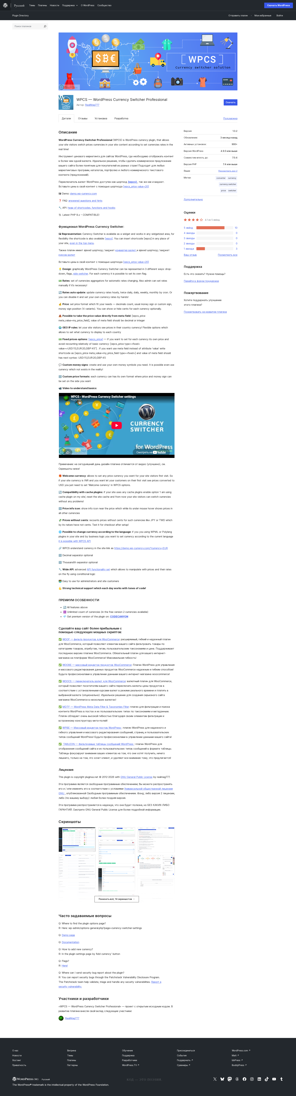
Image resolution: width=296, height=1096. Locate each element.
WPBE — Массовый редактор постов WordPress (92, 727)
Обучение (127, 1050)
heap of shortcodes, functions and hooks (91, 207)
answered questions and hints (85, 200)
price (223, 190)
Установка (101, 118)
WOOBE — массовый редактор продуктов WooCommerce (97, 664)
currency (232, 178)
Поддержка (230, 118)
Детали (66, 118)
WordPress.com (241, 1050)
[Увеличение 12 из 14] (170, 882)
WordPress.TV (130, 1065)
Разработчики (129, 1060)
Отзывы (82, 118)
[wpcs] (132, 181)
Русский (46, 1079)
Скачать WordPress (278, 5)
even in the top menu (82, 243)
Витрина (71, 1050)
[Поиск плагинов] (45, 26)
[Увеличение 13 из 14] (170, 900)
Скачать (230, 102)
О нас (15, 1050)
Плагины (71, 1060)
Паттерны (72, 1065)
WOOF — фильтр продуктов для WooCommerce (90, 639)
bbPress (237, 1060)
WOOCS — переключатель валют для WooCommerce (94, 681)
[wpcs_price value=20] (136, 186)
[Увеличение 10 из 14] (170, 831)
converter (221, 178)
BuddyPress (239, 1065)
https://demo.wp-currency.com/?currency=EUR (141, 548)
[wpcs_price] (95, 339)
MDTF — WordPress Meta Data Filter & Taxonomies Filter (95, 706)
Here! (65, 965)
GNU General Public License (136, 777)
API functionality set (98, 569)
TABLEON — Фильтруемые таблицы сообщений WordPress (98, 744)
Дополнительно (193, 199)
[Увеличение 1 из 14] (91, 831)
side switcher (80, 273)
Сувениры (183, 1065)
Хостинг (16, 1060)
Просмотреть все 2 (227, 171)
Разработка (121, 118)
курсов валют (67, 254)
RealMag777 (92, 104)
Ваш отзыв (190, 254)
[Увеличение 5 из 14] (131, 831)
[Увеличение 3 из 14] (91, 885)
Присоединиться (186, 1050)
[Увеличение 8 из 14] (131, 898)
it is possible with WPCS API (75, 541)
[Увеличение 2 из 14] (91, 858)
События (182, 1055)
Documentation (70, 942)
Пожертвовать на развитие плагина (205, 311)
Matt (235, 1055)
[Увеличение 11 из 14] (170, 859)
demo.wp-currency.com (83, 193)
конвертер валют (126, 250)
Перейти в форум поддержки (201, 281)
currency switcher (228, 184)
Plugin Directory (20, 15)
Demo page (68, 935)
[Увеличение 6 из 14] (131, 843)
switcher (232, 190)
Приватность (19, 1065)
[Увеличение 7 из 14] (131, 870)
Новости (17, 1055)
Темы (70, 1055)
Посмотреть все (227, 254)
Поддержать (185, 1060)
